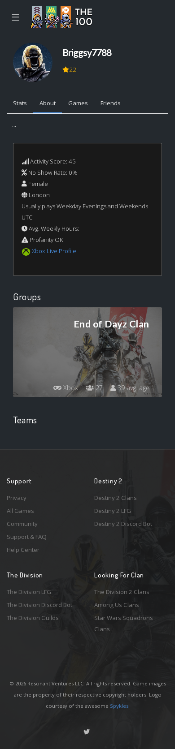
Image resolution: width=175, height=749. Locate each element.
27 (98, 387)
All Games (20, 511)
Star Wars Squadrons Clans (123, 623)
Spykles (119, 705)
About (47, 103)
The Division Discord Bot (39, 605)
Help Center (23, 550)
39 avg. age (132, 387)
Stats (20, 103)
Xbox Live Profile (54, 251)
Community (22, 524)
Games (78, 103)
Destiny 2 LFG (112, 511)
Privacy (16, 498)
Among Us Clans (116, 605)
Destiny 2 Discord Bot (123, 524)
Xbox (69, 387)
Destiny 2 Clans (115, 498)
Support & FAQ (27, 537)
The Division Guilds (33, 618)
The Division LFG (29, 592)
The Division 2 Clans (121, 592)
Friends (111, 103)
